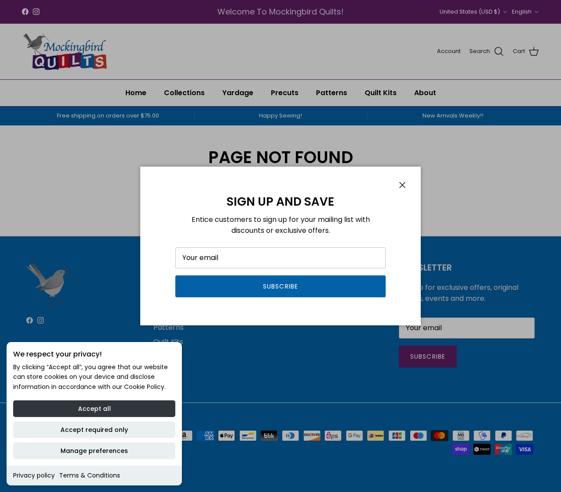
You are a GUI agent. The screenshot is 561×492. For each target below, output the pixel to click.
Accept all (94, 408)
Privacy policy (34, 475)
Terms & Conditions (89, 475)
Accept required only (94, 429)
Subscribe (280, 286)
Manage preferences (94, 450)
